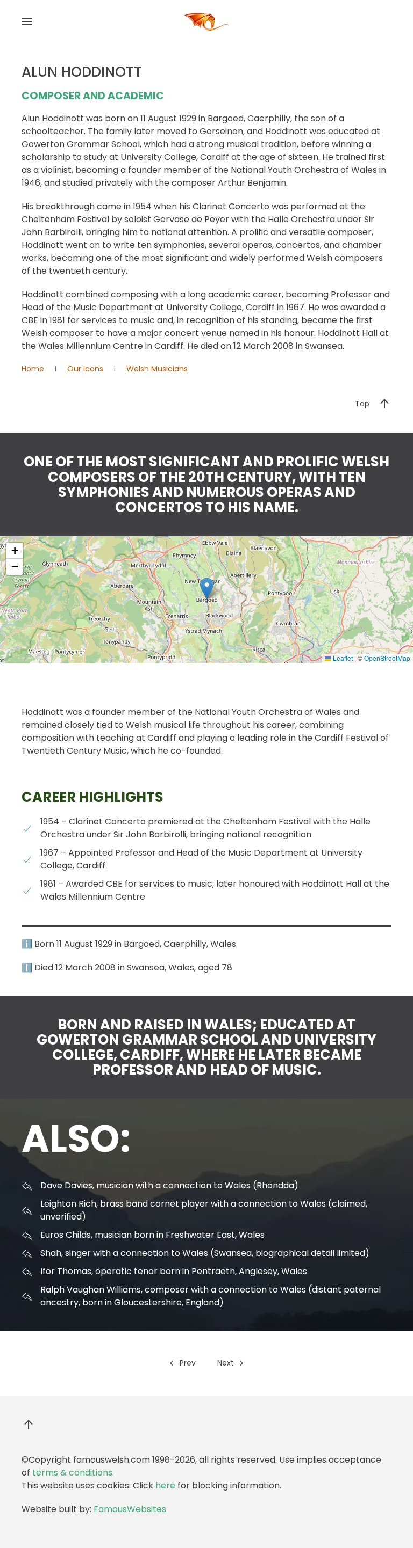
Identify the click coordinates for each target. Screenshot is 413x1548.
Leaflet (342, 657)
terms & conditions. (73, 1472)
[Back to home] (206, 21)
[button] (27, 21)
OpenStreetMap (387, 657)
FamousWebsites (130, 1509)
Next (225, 1362)
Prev (188, 1362)
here (165, 1485)
